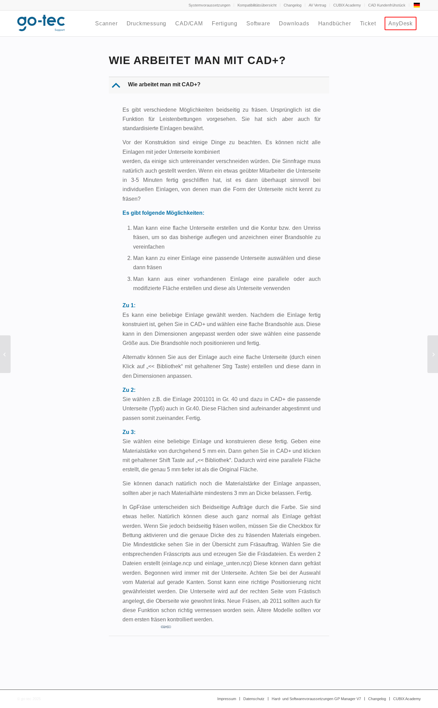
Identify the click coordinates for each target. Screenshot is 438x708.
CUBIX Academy (347, 5)
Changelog (292, 5)
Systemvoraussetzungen (209, 5)
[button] (219, 85)
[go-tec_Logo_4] (41, 23)
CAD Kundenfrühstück (386, 5)
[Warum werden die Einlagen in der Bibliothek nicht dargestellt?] (5, 354)
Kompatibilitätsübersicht (256, 5)
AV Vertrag (317, 5)
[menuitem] (209, 5)
